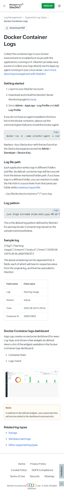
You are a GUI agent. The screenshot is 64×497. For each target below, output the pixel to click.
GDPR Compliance (42, 470)
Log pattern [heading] (12, 203)
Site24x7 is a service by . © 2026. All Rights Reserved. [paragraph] (32, 487)
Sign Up (48, 6)
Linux (32, 99)
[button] (4, 5)
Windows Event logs (20, 438)
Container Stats (17, 355)
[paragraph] (32, 250)
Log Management (13, 17)
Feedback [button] (61, 471)
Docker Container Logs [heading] (25, 40)
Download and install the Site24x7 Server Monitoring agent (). (31, 97)
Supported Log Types (36, 17)
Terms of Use (17, 476)
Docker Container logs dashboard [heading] (26, 331)
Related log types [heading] (15, 427)
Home (21, 463)
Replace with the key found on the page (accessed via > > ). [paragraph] (30, 148)
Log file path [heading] (12, 162)
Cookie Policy (19, 470)
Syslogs (13, 432)
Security (34, 476)
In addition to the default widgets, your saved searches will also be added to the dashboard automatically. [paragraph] (32, 415)
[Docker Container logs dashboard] (32, 384)
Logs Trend (15, 361)
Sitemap (49, 476)
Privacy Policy (38, 463)
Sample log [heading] (11, 240)
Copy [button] (56, 132)
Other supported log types (23, 445)
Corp (38, 486)
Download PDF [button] (17, 28)
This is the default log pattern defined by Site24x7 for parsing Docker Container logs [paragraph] (31, 226)
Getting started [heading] (14, 83)
